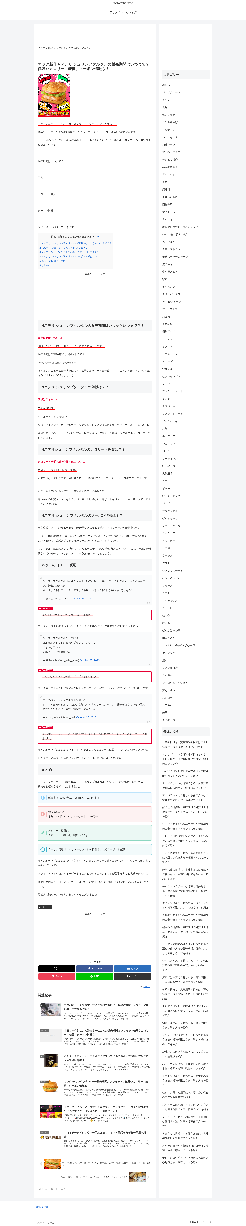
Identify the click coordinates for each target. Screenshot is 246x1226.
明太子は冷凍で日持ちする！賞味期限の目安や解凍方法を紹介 (185, 1025)
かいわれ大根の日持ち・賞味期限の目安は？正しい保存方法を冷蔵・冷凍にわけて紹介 (185, 858)
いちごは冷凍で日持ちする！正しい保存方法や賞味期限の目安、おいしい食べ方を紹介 (185, 965)
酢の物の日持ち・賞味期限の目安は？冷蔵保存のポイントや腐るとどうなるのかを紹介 (185, 812)
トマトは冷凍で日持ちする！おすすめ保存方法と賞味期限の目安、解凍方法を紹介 (185, 1081)
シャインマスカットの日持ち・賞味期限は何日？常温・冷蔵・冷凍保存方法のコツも (185, 1121)
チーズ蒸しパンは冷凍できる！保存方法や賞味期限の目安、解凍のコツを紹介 (185, 785)
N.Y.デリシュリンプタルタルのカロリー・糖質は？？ (69, 252)
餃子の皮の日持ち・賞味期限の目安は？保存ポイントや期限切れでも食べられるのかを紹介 (185, 874)
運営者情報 (42, 1207)
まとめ (44, 265)
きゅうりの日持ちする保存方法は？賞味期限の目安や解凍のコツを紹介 (185, 1136)
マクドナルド (46, 907)
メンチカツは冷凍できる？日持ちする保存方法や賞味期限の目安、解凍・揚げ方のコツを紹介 (185, 1040)
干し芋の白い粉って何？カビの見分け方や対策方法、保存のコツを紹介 (185, 1160)
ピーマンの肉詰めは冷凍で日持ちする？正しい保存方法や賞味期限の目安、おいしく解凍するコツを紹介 (185, 949)
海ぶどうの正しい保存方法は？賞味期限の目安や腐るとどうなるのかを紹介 (185, 826)
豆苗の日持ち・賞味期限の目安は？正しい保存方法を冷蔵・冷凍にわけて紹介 (185, 744)
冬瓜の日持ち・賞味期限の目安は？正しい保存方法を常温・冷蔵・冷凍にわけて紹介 (185, 994)
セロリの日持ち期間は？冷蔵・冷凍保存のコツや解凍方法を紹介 (185, 1095)
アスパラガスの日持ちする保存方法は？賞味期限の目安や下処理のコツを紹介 (185, 797)
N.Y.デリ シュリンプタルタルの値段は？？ (63, 247)
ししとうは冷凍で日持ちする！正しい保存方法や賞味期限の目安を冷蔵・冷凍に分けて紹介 (185, 841)
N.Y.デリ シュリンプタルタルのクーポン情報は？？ (68, 256)
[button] (132, 976)
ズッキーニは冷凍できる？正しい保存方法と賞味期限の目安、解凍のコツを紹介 (185, 1107)
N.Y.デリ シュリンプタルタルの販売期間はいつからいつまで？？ (75, 243)
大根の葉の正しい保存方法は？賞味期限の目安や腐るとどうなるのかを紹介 (185, 917)
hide (98, 236)
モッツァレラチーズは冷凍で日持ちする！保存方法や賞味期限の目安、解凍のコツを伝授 (185, 891)
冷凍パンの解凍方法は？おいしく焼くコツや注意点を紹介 (185, 1054)
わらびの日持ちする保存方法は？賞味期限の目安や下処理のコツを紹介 (185, 773)
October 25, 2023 (81, 598)
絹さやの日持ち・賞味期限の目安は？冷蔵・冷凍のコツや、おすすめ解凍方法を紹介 (185, 932)
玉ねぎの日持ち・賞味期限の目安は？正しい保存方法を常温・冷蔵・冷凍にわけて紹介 (185, 1011)
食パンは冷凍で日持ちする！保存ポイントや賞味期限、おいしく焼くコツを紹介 (185, 905)
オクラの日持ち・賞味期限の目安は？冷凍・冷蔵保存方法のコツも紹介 (185, 1148)
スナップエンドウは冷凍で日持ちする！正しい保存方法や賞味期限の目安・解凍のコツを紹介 (185, 759)
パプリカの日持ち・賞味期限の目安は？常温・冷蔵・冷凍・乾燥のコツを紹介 (185, 1066)
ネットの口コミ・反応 (52, 261)
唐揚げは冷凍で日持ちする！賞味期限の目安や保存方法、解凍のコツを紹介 (185, 979)
